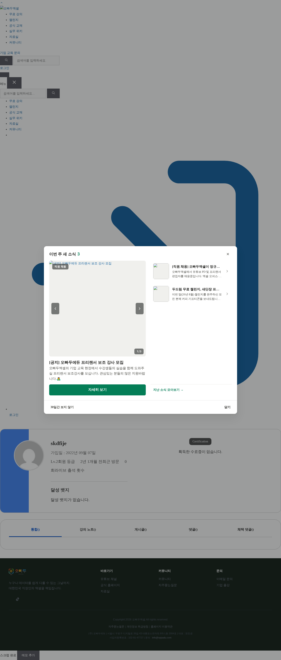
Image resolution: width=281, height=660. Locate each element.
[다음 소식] (140, 308)
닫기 (227, 407)
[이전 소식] (55, 308)
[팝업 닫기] (228, 254)
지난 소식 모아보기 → (168, 389)
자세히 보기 (97, 389)
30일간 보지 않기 (62, 407)
